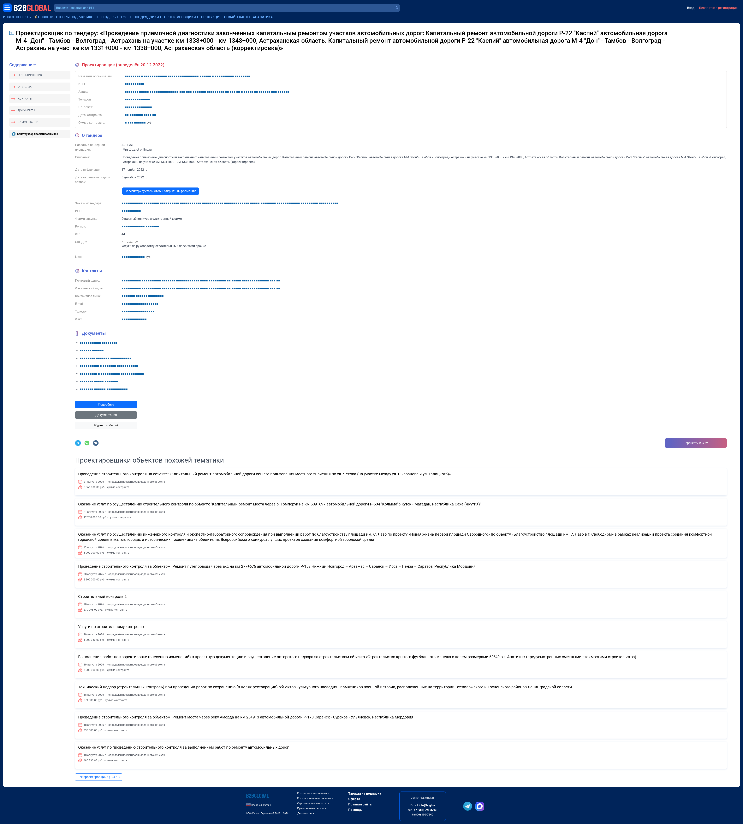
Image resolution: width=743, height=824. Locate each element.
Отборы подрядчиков (76, 17)
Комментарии (28, 122)
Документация (106, 415)
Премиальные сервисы (312, 808)
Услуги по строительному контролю (111, 626)
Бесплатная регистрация (718, 8)
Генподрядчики (144, 17)
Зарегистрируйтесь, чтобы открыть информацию (160, 191)
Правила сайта (360, 804)
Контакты (25, 98)
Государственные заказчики (315, 798)
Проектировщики (180, 17)
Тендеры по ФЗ (114, 17)
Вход (690, 8)
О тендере (25, 86)
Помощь (355, 810)
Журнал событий (106, 425)
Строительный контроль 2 (102, 596)
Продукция (211, 17)
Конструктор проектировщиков (37, 133)
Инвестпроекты (17, 17)
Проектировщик (30, 75)
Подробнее (106, 404)
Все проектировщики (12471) (99, 777)
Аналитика (263, 17)
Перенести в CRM (695, 443)
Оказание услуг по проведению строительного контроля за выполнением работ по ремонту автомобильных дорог (183, 747)
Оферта (354, 799)
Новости (46, 17)
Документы (26, 110)
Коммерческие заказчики (313, 793)
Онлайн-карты (237, 17)
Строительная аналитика (313, 803)
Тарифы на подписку (364, 793)
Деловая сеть (305, 813)
